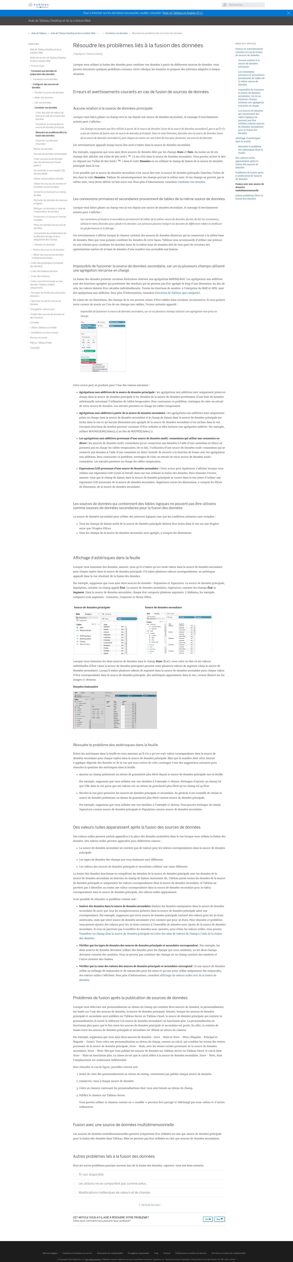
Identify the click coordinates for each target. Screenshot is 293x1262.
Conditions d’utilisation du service (77, 1253)
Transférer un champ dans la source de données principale (114, 933)
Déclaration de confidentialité (110, 1253)
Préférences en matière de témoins (190, 1253)
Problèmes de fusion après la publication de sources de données (249, 175)
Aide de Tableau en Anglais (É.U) (183, 13)
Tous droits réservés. (93, 1259)
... (100, 33)
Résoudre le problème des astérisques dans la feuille (250, 149)
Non (219, 1219)
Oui (207, 1219)
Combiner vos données (116, 33)
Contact (166, 1253)
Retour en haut (151, 1205)
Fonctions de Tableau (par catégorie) (177, 292)
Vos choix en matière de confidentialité (228, 1253)
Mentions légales (50, 1253)
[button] (75, 1174)
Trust (156, 1253)
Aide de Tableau (39, 33)
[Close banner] (289, 13)
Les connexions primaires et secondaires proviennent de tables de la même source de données (251, 78)
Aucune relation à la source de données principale (249, 63)
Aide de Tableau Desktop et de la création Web (73, 33)
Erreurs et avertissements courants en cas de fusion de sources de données (249, 52)
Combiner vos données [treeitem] (45, 107)
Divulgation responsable (138, 1253)
